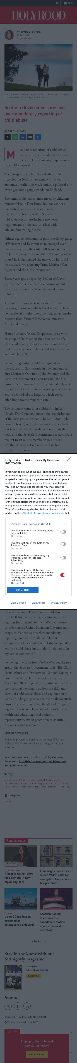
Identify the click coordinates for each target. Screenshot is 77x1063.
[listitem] (38, 524)
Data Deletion (18, 602)
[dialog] (38, 531)
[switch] (63, 532)
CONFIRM (23, 590)
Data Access (38, 602)
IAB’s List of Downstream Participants (43, 513)
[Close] (70, 460)
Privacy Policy (59, 602)
